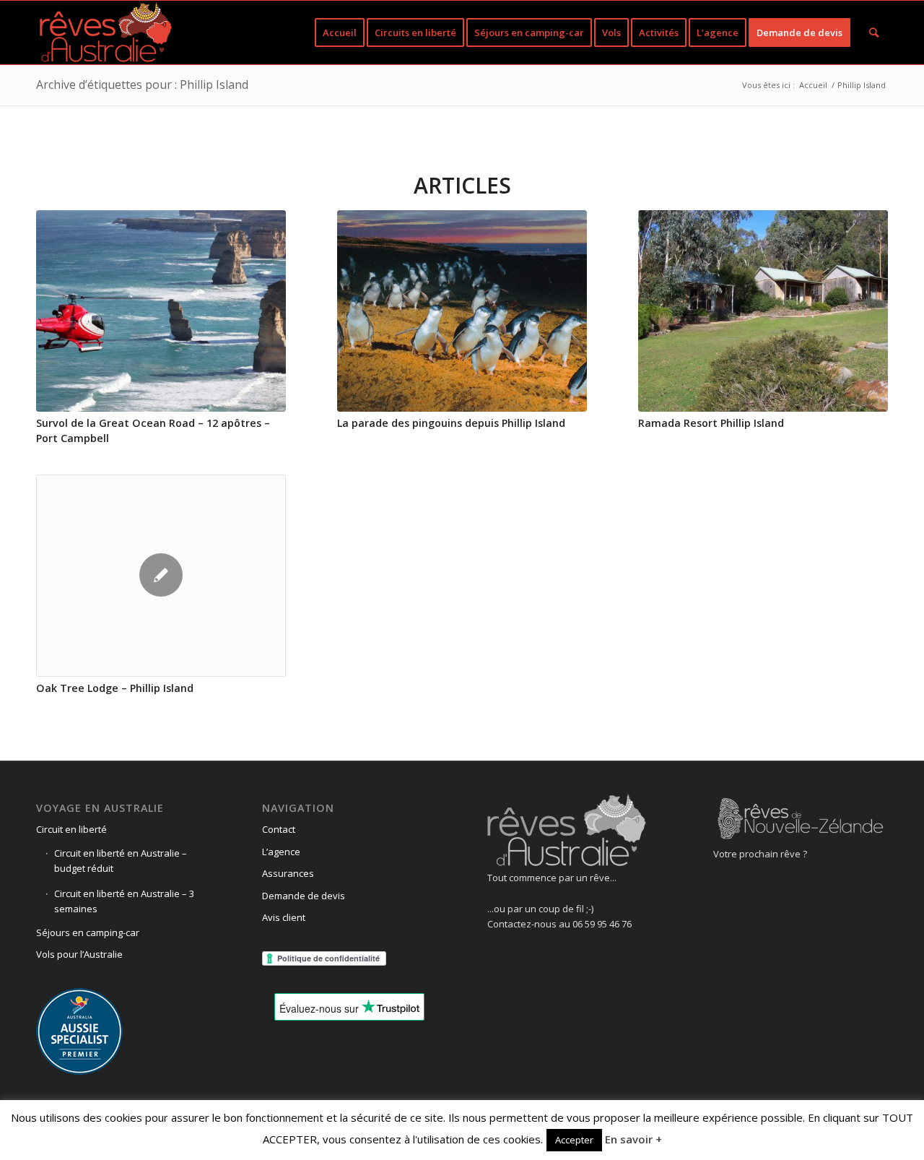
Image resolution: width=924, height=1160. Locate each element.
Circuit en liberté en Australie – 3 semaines (124, 901)
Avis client (283, 917)
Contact (278, 829)
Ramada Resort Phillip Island (711, 423)
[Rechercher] (874, 32)
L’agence (281, 851)
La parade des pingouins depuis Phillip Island (451, 423)
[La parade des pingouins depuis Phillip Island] (462, 311)
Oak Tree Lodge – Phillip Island (114, 688)
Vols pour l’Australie (79, 954)
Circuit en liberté (71, 829)
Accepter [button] (574, 1139)
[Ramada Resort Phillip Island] (763, 311)
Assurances (288, 873)
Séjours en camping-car (87, 932)
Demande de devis (303, 895)
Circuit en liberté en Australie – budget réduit (120, 861)
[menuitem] (339, 32)
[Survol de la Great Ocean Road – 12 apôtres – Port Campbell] (161, 311)
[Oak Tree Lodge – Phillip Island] (161, 576)
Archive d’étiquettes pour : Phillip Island (142, 84)
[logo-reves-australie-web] (105, 32)
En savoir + (633, 1139)
